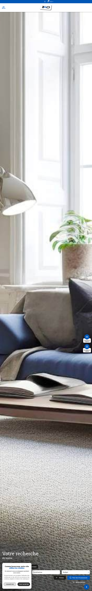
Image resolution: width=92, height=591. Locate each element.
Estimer (34, 567)
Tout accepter (24, 584)
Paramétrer (10, 584)
